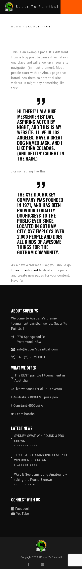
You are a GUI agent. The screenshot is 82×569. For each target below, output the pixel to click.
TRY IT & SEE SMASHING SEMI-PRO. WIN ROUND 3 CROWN (41, 458)
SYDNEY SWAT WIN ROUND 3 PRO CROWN (39, 438)
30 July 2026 (24, 484)
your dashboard (26, 270)
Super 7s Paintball (51, 557)
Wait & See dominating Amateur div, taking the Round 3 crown (40, 477)
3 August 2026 (25, 445)
